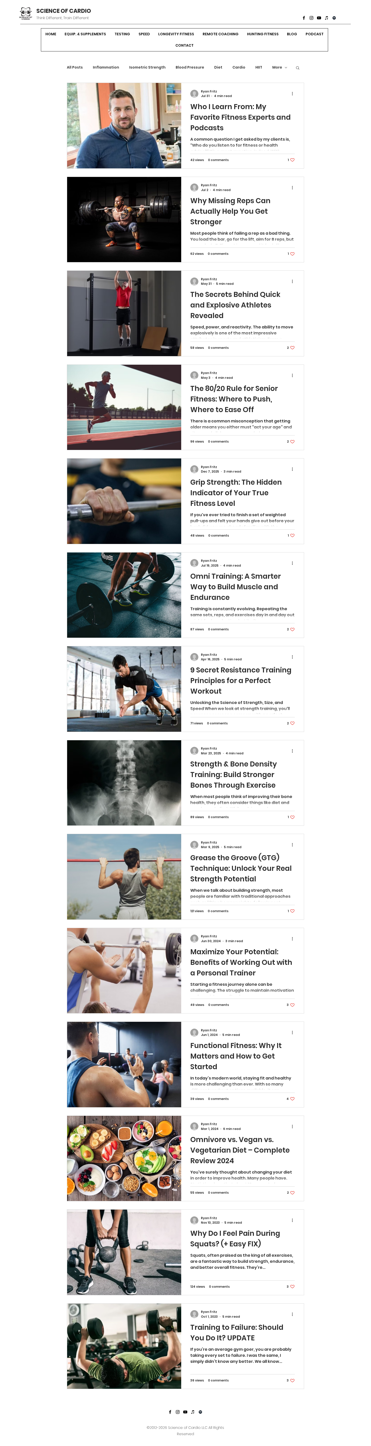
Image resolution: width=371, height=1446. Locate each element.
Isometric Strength (147, 67)
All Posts (75, 67)
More (277, 67)
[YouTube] (319, 17)
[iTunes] (326, 17)
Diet (218, 67)
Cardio (238, 67)
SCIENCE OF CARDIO (63, 11)
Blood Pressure (190, 67)
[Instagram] (311, 17)
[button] (297, 68)
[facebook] (303, 17)
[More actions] (294, 94)
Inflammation (106, 67)
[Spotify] (334, 17)
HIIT (258, 67)
